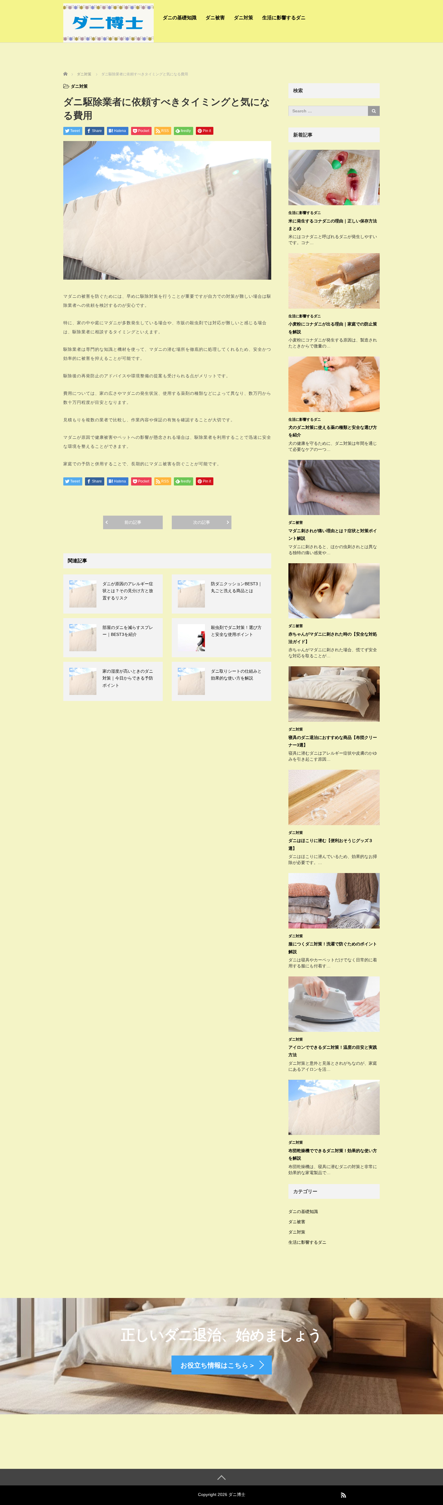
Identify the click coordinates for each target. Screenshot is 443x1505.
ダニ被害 (215, 17)
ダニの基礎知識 (179, 17)
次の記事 (201, 522)
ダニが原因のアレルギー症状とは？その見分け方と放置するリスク (127, 591)
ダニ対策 (243, 17)
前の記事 (132, 522)
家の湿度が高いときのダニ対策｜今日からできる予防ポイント (127, 678)
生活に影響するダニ (284, 17)
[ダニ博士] (108, 22)
